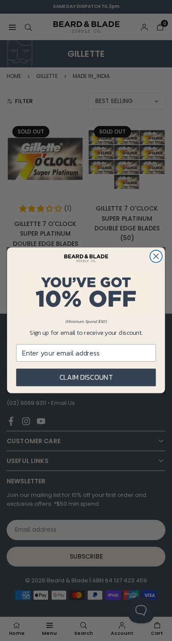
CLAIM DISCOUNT (86, 377)
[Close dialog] (156, 256)
